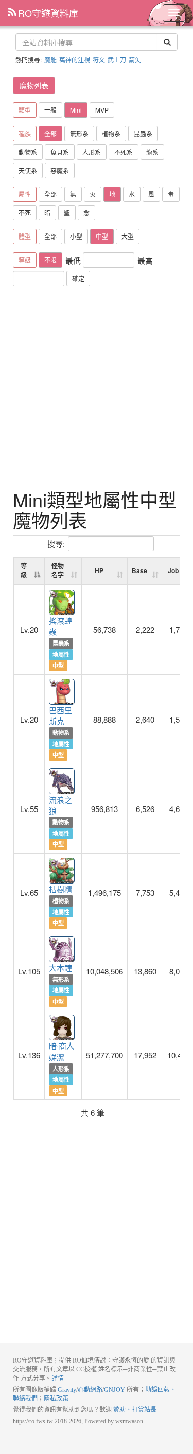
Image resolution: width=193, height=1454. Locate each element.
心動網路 (90, 1389)
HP (99, 570)
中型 (102, 236)
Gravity (67, 1389)
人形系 (91, 152)
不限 (50, 259)
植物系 (111, 133)
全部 (50, 133)
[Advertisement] (96, 387)
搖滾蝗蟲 (62, 603)
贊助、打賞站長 (134, 1409)
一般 (50, 109)
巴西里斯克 (62, 692)
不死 (25, 212)
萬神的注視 (74, 59)
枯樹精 (62, 871)
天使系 (28, 170)
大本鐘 (62, 950)
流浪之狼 (62, 782)
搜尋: (56, 543)
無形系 (79, 133)
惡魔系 (59, 170)
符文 (99, 59)
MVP (102, 109)
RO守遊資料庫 (48, 13)
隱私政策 (56, 1398)
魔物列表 (34, 85)
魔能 (50, 59)
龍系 (152, 152)
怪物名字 (57, 570)
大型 (127, 236)
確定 (78, 278)
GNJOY (114, 1389)
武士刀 (117, 59)
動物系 (28, 152)
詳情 (57, 1378)
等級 (24, 570)
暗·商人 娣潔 (62, 1028)
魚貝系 (59, 152)
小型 (76, 236)
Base (139, 570)
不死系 (123, 152)
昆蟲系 (143, 133)
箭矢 (135, 59)
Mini (76, 109)
